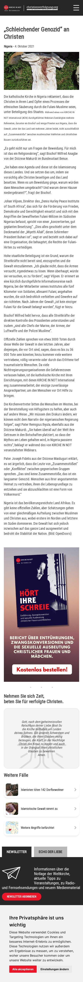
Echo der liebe (50, 852)
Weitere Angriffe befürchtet (37, 828)
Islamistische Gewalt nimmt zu (39, 809)
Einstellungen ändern (55, 969)
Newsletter (17, 852)
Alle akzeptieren (23, 969)
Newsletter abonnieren (21, 896)
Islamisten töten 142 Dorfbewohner (42, 790)
